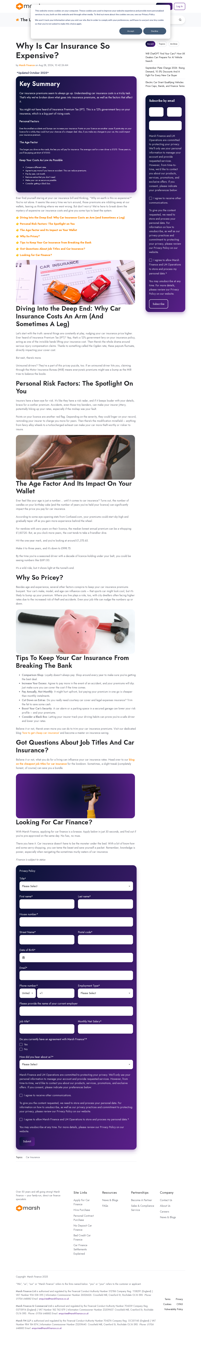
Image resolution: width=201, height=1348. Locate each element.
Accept (130, 31)
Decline (154, 31)
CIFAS (180, 1304)
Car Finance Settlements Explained (80, 1249)
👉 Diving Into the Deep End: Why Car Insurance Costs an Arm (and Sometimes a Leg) (70, 218)
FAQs (105, 1206)
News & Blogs (110, 1200)
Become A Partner (141, 1200)
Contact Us (166, 1200)
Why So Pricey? (29, 236)
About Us (165, 1206)
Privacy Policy (27, 871)
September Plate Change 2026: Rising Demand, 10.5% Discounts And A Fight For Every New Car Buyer (165, 71)
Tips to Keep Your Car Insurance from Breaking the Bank (55, 242)
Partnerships (139, 1192)
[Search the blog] (180, 19)
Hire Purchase (81, 1210)
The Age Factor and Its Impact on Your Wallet (48, 230)
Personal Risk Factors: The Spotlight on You (47, 224)
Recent (150, 44)
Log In (179, 6)
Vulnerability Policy (173, 1309)
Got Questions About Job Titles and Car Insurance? (52, 249)
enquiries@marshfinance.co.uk (73, 1313)
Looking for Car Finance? (35, 255)
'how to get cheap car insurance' (40, 733)
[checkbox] (76, 1046)
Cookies (167, 1304)
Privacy (179, 1299)
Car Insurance (33, 1157)
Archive (173, 44)
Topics (162, 44)
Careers (164, 1212)
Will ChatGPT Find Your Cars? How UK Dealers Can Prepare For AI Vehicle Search (165, 57)
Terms (168, 1299)
